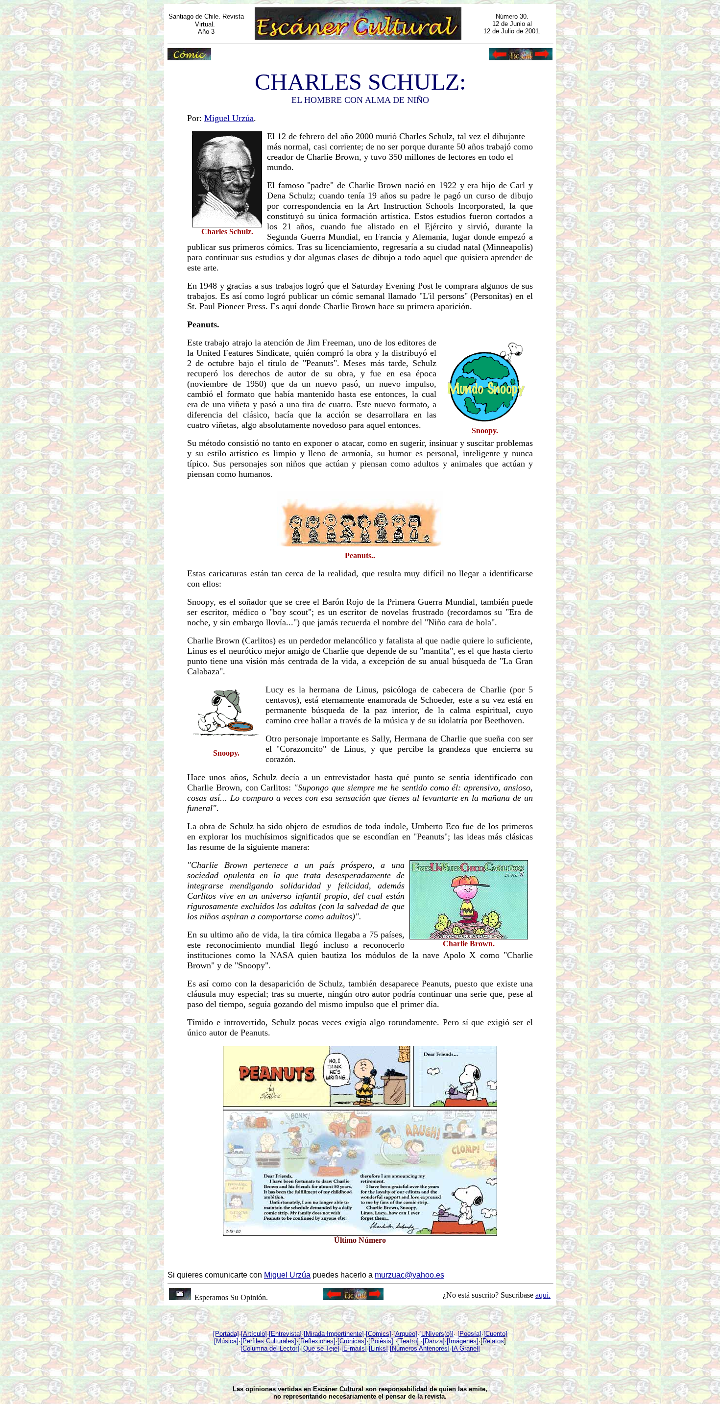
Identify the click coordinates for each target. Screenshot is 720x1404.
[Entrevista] (285, 1333)
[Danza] (434, 1341)
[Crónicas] (351, 1341)
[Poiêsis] (380, 1341)
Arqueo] (406, 1333)
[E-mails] (354, 1348)
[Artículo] (254, 1333)
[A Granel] (466, 1348)
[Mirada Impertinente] (334, 1333)
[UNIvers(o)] (436, 1333)
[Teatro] (408, 1341)
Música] (227, 1341)
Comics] (379, 1333)
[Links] (378, 1348)
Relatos (493, 1341)
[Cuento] (495, 1333)
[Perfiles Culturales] (268, 1341)
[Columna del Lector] (269, 1348)
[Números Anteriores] (420, 1348)
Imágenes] (464, 1341)
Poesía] (470, 1333)
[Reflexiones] (317, 1341)
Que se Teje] (321, 1348)
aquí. (543, 1295)
